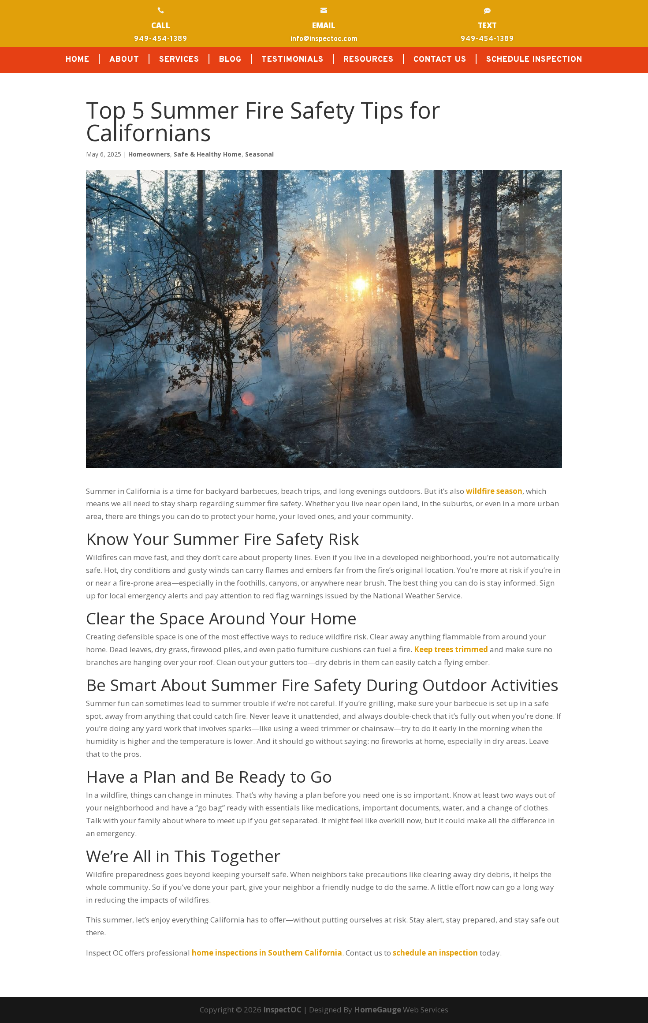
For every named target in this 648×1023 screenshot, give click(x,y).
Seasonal (259, 154)
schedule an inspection (435, 953)
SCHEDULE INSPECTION (534, 61)
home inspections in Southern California (267, 953)
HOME (77, 61)
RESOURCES (368, 61)
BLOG (230, 61)
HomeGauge (377, 1009)
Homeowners (149, 154)
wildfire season (494, 491)
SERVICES (179, 61)
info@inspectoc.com (324, 39)
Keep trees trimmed (451, 649)
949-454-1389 (160, 39)
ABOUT (124, 61)
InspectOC (282, 1009)
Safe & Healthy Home (208, 154)
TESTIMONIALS (292, 61)
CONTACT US (439, 61)
